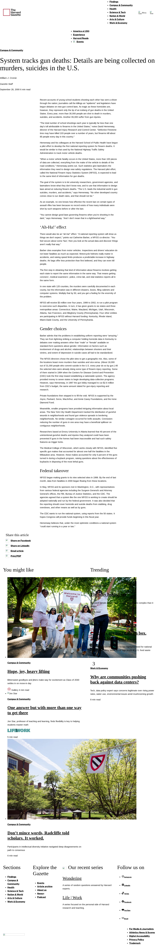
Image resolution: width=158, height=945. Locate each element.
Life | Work (72, 897)
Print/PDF (16, 556)
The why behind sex (108, 594)
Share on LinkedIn (20, 545)
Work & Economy (99, 668)
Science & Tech (98, 585)
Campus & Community (11, 50)
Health (93, 624)
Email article (17, 551)
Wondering (72, 878)
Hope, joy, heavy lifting (28, 671)
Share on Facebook (21, 540)
